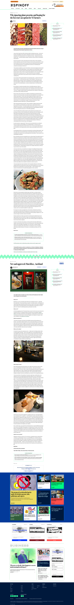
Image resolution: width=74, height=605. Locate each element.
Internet (11, 588)
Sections (30, 8)
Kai (10, 261)
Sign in (62, 1)
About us (33, 587)
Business (11, 12)
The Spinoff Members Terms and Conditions (21, 598)
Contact (33, 585)
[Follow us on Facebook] (11, 596)
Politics (12, 8)
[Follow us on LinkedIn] (17, 596)
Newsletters (45, 8)
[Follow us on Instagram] (16, 596)
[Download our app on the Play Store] (23, 596)
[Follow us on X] (12, 596)
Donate (43, 585)
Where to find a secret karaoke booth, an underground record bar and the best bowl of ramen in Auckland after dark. (28, 458)
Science (11, 591)
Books (26, 8)
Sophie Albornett (15, 267)
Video (11, 585)
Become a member (52, 8)
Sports (22, 588)
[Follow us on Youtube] (14, 596)
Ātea (22, 8)
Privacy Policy (11, 598)
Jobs (37, 587)
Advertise (38, 585)
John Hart (14, 20)
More (34, 8)
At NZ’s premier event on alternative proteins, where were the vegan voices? (27, 243)
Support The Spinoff (14, 1)
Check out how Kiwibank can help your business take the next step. (25, 251)
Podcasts (39, 8)
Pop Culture (18, 8)
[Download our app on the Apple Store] (21, 596)
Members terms (44, 587)
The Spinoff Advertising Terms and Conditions (35, 598)
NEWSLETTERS (57, 548)
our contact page (45, 601)
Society (22, 585)
